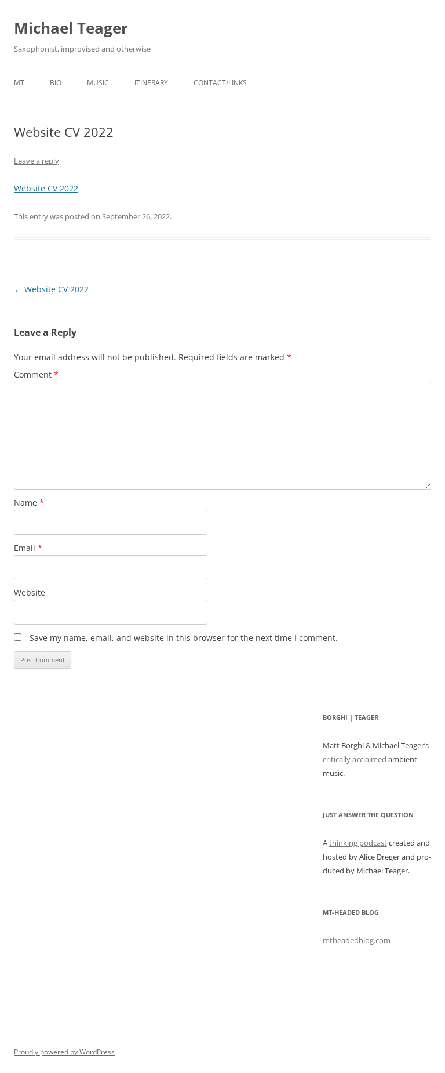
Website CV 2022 (46, 188)
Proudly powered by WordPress (64, 1052)
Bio (55, 83)
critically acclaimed (354, 759)
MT (19, 83)
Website (29, 592)
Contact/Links (220, 83)
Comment (36, 374)
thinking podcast (358, 843)
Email (28, 547)
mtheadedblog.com (357, 940)
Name (29, 502)
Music (98, 83)
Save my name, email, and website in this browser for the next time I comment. (184, 637)
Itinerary (151, 83)
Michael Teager (71, 27)
